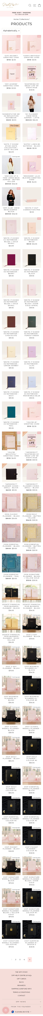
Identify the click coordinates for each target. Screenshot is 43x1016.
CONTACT (21, 995)
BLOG (21, 982)
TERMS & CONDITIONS (21, 992)
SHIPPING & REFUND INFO (21, 989)
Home (16, 19)
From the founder (21, 1006)
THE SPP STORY (21, 972)
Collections (24, 19)
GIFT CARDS (21, 979)
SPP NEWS (21, 1002)
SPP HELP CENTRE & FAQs (21, 975)
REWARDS (21, 985)
